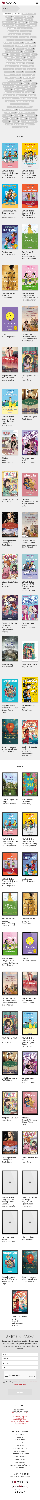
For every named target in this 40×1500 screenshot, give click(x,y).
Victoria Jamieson (9, 217)
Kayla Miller (27, 380)
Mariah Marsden (28, 256)
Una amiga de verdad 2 (28, 624)
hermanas (18, 124)
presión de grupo (19, 127)
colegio (30, 89)
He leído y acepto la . (21, 1383)
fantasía (11, 28)
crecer (24, 104)
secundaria (8, 72)
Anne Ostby (26, 804)
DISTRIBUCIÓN (20, 1459)
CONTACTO (20, 1468)
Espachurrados (8, 706)
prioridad (18, 115)
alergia (8, 124)
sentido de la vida (9, 98)
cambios (28, 19)
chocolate (8, 46)
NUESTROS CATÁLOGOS (20, 1454)
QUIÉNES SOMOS (20, 1451)
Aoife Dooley (27, 710)
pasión (29, 63)
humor (9, 40)
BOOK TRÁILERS (20, 1457)
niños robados (14, 80)
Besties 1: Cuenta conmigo (9, 624)
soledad (26, 80)
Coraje (5, 334)
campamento (10, 112)
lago (26, 83)
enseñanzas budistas (27, 110)
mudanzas (28, 51)
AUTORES (20, 1434)
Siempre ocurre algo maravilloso (9, 748)
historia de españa (12, 75)
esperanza (9, 48)
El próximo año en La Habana (9, 377)
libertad (19, 63)
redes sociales (12, 60)
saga (8, 19)
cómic (8, 16)
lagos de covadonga (24, 101)
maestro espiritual (25, 112)
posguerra (8, 69)
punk (33, 83)
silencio (25, 54)
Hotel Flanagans (29, 417)
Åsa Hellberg (27, 419)
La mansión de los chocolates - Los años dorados (29, 336)
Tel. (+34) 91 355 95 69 (20, 1413)
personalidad (21, 86)
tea (30, 66)
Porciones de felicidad (27, 800)
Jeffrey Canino (7, 630)
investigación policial (13, 92)
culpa (32, 86)
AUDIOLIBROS (20, 1440)
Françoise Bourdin (9, 804)
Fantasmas (7, 252)
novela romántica (28, 121)
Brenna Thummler (29, 258)
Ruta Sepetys (7, 298)
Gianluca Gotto (8, 751)
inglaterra (29, 43)
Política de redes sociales (20, 1421)
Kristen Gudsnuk (28, 462)
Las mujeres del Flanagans (9, 542)
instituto (19, 25)
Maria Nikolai (27, 341)
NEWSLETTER (20, 1462)
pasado (19, 48)
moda (5, 54)
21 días (5, 458)
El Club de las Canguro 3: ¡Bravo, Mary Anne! (30, 213)
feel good (14, 104)
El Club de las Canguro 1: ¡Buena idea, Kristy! (10, 173)
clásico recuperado (27, 98)
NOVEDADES (20, 1445)
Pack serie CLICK (29, 664)
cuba (33, 54)
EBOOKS (20, 1437)
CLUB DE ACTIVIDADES (20, 1448)
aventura (22, 22)
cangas (31, 95)
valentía (25, 34)
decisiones (31, 25)
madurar (29, 124)
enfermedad (28, 78)
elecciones (6, 115)
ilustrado (14, 54)
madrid (15, 121)
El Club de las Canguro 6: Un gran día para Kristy (8, 420)
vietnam (6, 121)
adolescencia (19, 16)
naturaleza (8, 95)
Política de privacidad (20, 1420)
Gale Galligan (7, 425)
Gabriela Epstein (28, 590)
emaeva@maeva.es (20, 1416)
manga (23, 66)
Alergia (25, 499)
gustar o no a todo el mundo (19, 107)
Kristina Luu (6, 632)
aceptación (26, 60)
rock (18, 78)
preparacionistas (9, 110)
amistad (7, 14)
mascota (29, 48)
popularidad (14, 34)
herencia (9, 101)
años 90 (30, 57)
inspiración (20, 69)
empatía (7, 43)
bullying (8, 57)
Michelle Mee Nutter (30, 501)
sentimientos (21, 46)
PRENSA (20, 1443)
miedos (18, 40)
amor (30, 16)
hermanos (23, 37)
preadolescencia (24, 28)
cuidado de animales (13, 51)
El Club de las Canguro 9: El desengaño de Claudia (28, 585)
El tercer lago (8, 664)
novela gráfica (28, 14)
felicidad (29, 92)
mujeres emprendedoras (11, 83)
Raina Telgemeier (9, 177)
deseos (23, 118)
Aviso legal (20, 1418)
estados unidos (10, 37)
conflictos (12, 31)
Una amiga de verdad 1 (28, 459)
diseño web (20, 1425)
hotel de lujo (28, 75)
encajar (8, 89)
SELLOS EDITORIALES (20, 1431)
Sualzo (4, 460)
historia (13, 118)
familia (16, 14)
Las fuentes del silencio (8, 294)
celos (32, 46)
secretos (17, 19)
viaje (4, 118)
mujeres (32, 22)
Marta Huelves (7, 667)
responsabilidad (9, 22)
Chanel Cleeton (8, 380)
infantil (9, 63)
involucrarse (30, 115)
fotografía (8, 86)
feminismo (18, 43)
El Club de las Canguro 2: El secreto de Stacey (29, 173)
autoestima (25, 31)
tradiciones (18, 89)
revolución (19, 57)
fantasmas (29, 72)
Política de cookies (20, 1423)
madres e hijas (11, 66)
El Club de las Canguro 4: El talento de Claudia (30, 295)
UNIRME (20, 1392)
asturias (9, 78)
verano (32, 118)
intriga (28, 40)
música (19, 72)
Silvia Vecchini (7, 462)
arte (32, 37)
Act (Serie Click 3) (10, 499)
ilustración (7, 25)
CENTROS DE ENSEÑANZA (20, 1465)
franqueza (21, 95)
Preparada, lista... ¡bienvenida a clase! (9, 213)
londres (31, 69)
